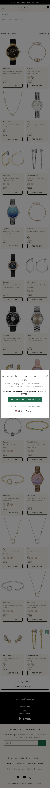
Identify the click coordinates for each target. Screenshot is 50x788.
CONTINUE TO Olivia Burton (25, 399)
